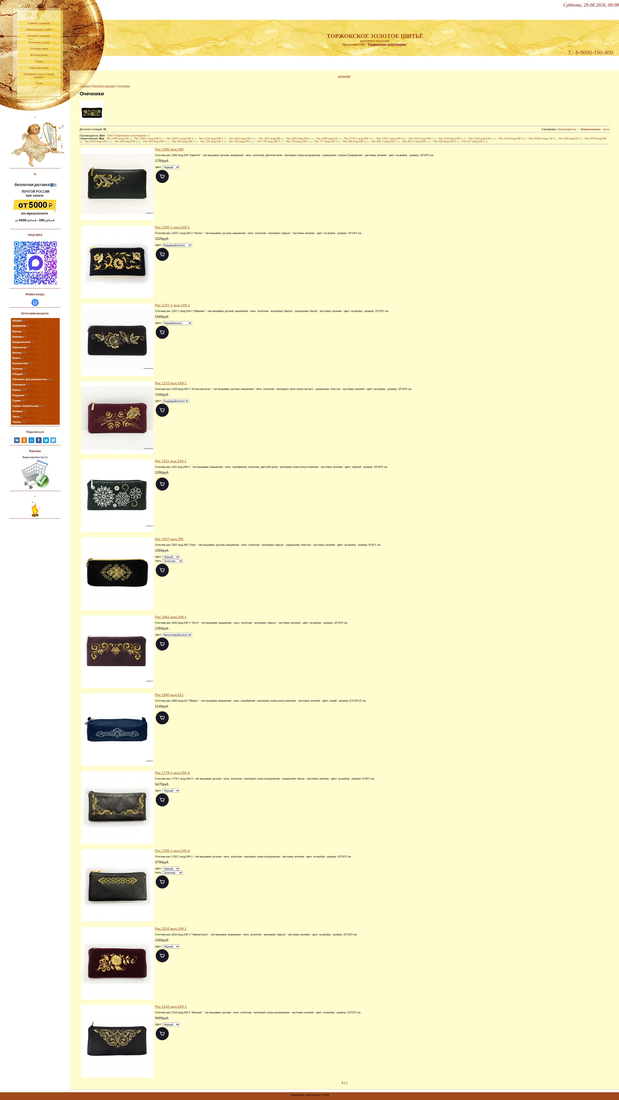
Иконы (19, 352)
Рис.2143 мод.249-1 (452, 138)
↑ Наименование (590, 129)
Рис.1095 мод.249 (119, 138)
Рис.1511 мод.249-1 (242, 138)
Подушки (20, 395)
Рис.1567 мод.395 (271, 138)
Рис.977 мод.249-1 (475, 141)
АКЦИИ (18, 320)
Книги (18, 358)
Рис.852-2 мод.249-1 (385, 141)
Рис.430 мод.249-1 (185, 141)
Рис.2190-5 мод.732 (542, 138)
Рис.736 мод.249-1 (299, 141)
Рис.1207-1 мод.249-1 (182, 138)
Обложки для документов (32, 379)
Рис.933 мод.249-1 (446, 141)
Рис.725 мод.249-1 (213, 141)
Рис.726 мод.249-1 (242, 141)
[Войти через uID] (35, 302)
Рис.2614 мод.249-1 (98, 141)
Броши (19, 331)
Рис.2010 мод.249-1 (422, 138)
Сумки (18, 400)
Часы (17, 416)
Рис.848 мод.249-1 (356, 141)
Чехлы (19, 421)
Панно (19, 389)
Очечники (21, 384)
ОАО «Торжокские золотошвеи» (128, 135)
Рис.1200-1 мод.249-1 (149, 138)
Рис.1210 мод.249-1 (213, 138)
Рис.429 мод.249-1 (156, 141)
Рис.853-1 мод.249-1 (416, 141)
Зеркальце (21, 347)
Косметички (22, 363)
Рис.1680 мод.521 (328, 138)
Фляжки (19, 411)
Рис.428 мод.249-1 (128, 141)
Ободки (19, 373)
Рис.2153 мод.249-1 (512, 138)
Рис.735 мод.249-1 (270, 141)
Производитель (566, 129)
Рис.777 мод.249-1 (327, 141)
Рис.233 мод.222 (570, 138)
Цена (606, 129)
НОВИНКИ (20, 326)
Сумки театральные (28, 405)
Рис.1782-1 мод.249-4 (391, 138)
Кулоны (19, 368)
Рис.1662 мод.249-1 (300, 138)
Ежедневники (23, 342)
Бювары (19, 336)
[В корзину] (162, 176)
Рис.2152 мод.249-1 (482, 138)
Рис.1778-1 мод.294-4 (359, 138)
